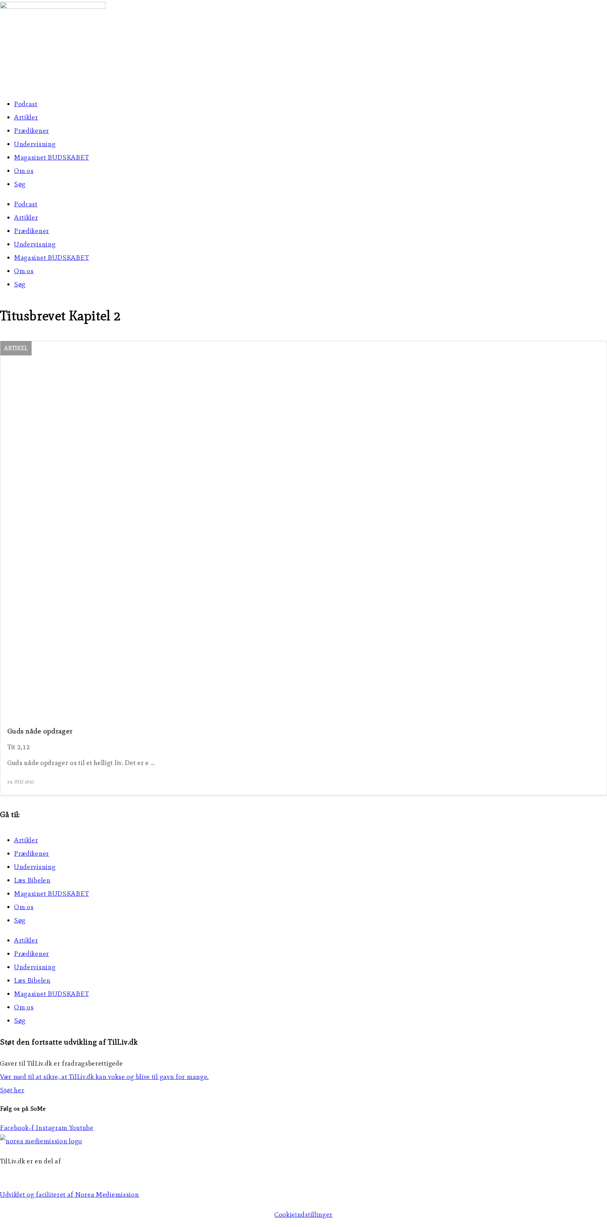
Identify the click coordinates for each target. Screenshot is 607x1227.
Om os (24, 171)
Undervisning (35, 144)
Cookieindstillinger (303, 1214)
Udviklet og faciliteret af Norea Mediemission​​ (69, 1194)
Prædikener (31, 131)
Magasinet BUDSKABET (51, 157)
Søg (20, 184)
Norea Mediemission (32, 1174)
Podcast (26, 104)
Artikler (26, 117)
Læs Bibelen (32, 880)
